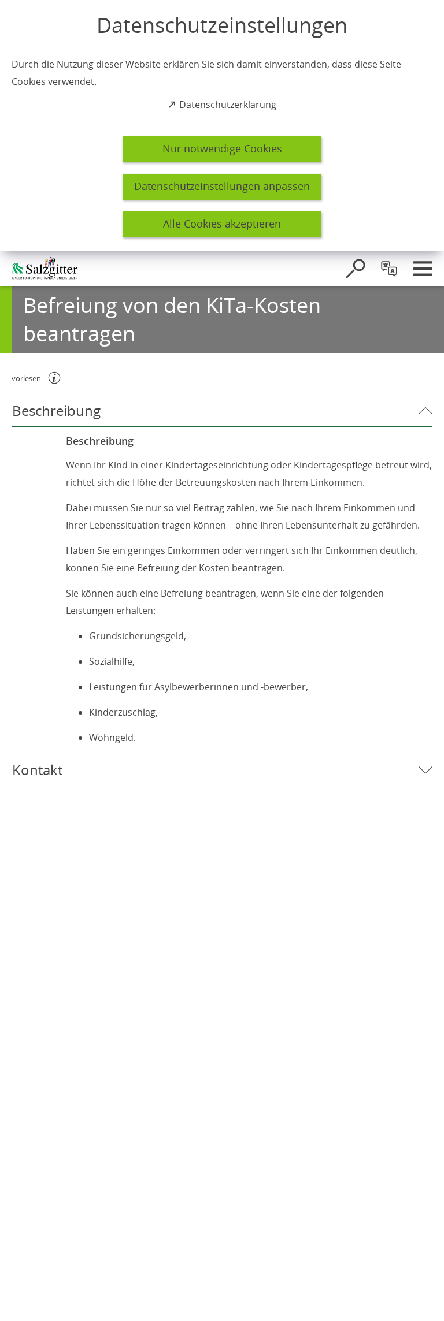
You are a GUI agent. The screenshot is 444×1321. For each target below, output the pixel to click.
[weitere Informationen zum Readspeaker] (54, 378)
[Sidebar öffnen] (422, 268)
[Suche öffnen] (355, 268)
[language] (389, 268)
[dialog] (222, 125)
